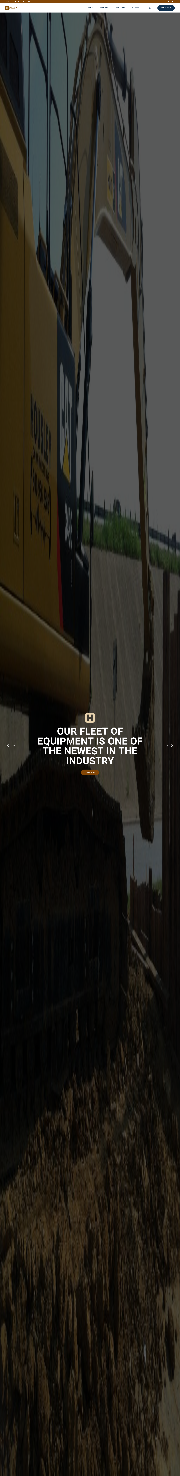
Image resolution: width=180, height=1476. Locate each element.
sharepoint (16, 1)
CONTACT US (166, 8)
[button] (91, 8)
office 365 (26, 1)
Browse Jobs (90, 767)
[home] (11, 8)
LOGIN (7, 1)
